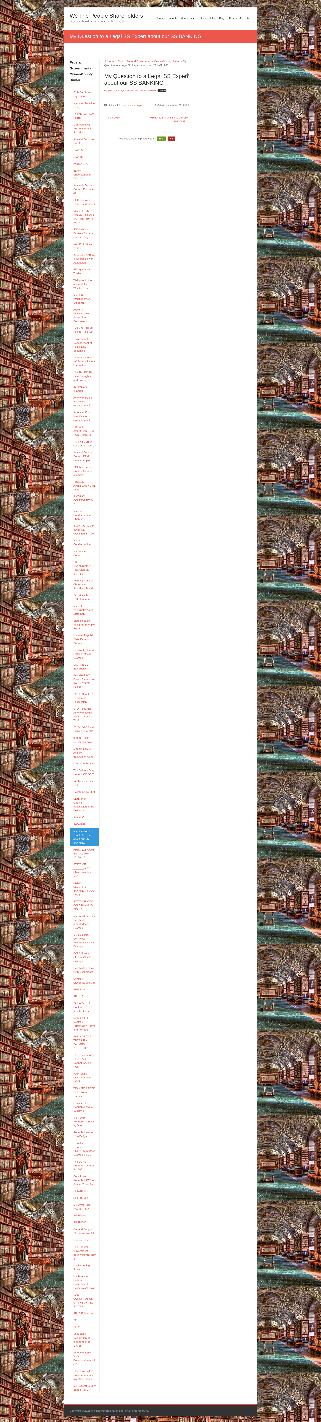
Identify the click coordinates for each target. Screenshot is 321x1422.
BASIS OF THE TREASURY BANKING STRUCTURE (82, 1042)
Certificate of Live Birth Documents (83, 969)
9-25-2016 (79, 824)
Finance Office (81, 1240)
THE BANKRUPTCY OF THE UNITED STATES (84, 567)
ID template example (80, 388)
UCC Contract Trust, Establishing (84, 202)
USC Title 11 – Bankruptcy (81, 666)
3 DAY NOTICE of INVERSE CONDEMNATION (84, 529)
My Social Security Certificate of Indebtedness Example (84, 922)
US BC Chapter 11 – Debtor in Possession (84, 698)
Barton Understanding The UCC (82, 174)
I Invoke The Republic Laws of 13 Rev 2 (83, 1106)
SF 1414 (78, 1320)
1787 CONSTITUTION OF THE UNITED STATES (83, 1300)
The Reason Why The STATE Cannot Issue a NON (83, 1061)
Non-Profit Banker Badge (83, 246)
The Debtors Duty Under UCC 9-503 (84, 772)
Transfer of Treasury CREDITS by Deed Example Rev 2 (84, 1149)
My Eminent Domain (80, 553)
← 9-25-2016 (112, 117)
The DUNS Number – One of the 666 (83, 1165)
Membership (188, 18)
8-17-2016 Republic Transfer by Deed (83, 1121)
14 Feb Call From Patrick (83, 115)
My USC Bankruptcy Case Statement (83, 609)
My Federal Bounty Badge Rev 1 (84, 1387)
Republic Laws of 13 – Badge (83, 1134)
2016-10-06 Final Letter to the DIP (83, 729)
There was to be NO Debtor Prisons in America (84, 361)
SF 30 (76, 1327)
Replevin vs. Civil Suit (83, 783)
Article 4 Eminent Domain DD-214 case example (83, 456)
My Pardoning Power (81, 1267)
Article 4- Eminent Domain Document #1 (84, 189)
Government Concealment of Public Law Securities (82, 344)
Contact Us (235, 18)
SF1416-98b (80, 1197)
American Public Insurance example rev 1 (82, 401)
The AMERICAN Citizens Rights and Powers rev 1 (83, 376)
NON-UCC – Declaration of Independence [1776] (81, 1339)
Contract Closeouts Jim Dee (84, 980)
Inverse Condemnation (82, 542)
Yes (161, 138)
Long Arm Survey (83, 763)
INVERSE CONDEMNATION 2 (84, 500)
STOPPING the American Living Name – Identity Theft (82, 714)
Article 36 (78, 817)
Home (160, 18)
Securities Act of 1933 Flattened (82, 597)
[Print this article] (188, 75)
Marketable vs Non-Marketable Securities (82, 128)
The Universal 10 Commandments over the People (83, 1375)
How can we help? (131, 105)
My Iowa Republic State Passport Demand (83, 639)
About (172, 18)
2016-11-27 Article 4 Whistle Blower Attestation (84, 258)
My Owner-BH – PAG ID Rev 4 (82, 1206)
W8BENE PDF (81, 163)
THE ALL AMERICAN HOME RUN (84, 485)
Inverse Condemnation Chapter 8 (82, 515)
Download (162, 90)
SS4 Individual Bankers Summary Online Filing (84, 233)
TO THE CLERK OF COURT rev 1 (83, 443)
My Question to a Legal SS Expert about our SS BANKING (83, 837)
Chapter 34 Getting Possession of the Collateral (83, 804)
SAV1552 (78, 150)
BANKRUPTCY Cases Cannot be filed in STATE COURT (83, 681)
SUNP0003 (79, 1222)
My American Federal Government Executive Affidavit (84, 1282)
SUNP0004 (79, 1215)
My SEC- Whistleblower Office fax (81, 298)
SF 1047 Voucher (83, 1313)
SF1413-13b (80, 989)
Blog (221, 18)
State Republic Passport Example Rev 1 (84, 624)
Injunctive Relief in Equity (84, 105)
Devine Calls (207, 18)
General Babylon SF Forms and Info (84, 1231)
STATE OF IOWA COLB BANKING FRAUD (83, 905)
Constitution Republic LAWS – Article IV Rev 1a (83, 1180)
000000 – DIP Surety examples (83, 740)
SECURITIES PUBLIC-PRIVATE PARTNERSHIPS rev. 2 (83, 216)
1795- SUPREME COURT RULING (83, 330)
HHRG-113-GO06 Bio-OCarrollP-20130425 (83, 853)
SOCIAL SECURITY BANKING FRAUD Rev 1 (84, 888)
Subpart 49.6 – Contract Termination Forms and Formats (84, 1023)
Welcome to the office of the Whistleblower (82, 284)
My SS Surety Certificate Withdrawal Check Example (84, 940)
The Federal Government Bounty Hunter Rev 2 (84, 1252)
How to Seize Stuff (84, 791)
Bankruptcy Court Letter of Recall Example (83, 654)
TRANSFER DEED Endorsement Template (84, 1092)
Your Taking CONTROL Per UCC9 (82, 1077)
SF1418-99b (80, 1190)
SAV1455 (78, 156)
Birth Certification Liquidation (83, 94)
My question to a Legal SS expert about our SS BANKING (130, 90)
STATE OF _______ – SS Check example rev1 (82, 870)
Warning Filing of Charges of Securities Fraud (83, 584)
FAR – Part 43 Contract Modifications (81, 1007)
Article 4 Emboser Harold (83, 141)
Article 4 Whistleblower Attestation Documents (81, 315)
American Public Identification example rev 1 (82, 416)
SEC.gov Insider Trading (82, 271)
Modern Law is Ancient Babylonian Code (83, 752)
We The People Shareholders (106, 16)
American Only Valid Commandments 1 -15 (84, 1358)
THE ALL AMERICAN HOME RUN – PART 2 (84, 430)
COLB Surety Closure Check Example (82, 957)
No (171, 138)
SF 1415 (78, 996)
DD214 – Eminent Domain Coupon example (83, 471)
